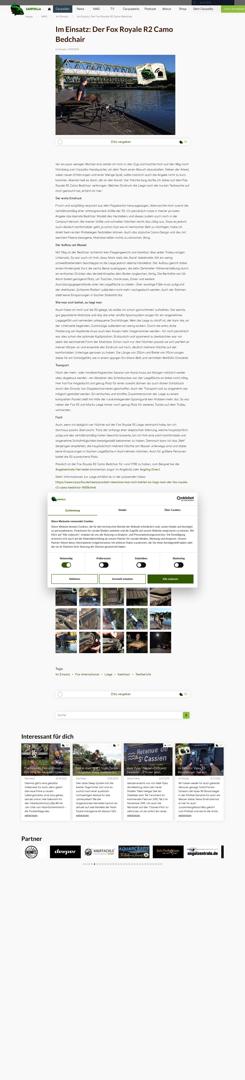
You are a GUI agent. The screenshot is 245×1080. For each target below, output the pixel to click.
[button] (83, 864)
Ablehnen (74, 578)
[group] (27, 852)
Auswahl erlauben (122, 578)
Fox (184, 180)
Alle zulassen (170, 578)
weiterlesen (31, 815)
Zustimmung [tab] (72, 510)
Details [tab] (122, 509)
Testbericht (143, 674)
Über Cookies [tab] (172, 509)
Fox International (87, 674)
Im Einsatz (62, 16)
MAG (44, 16)
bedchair (124, 674)
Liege (108, 674)
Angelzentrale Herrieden (73, 469)
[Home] (49, 9)
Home (29, 17)
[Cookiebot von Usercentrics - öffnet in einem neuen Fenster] (179, 498)
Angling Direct (150, 469)
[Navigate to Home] (49, 9)
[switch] (103, 565)
